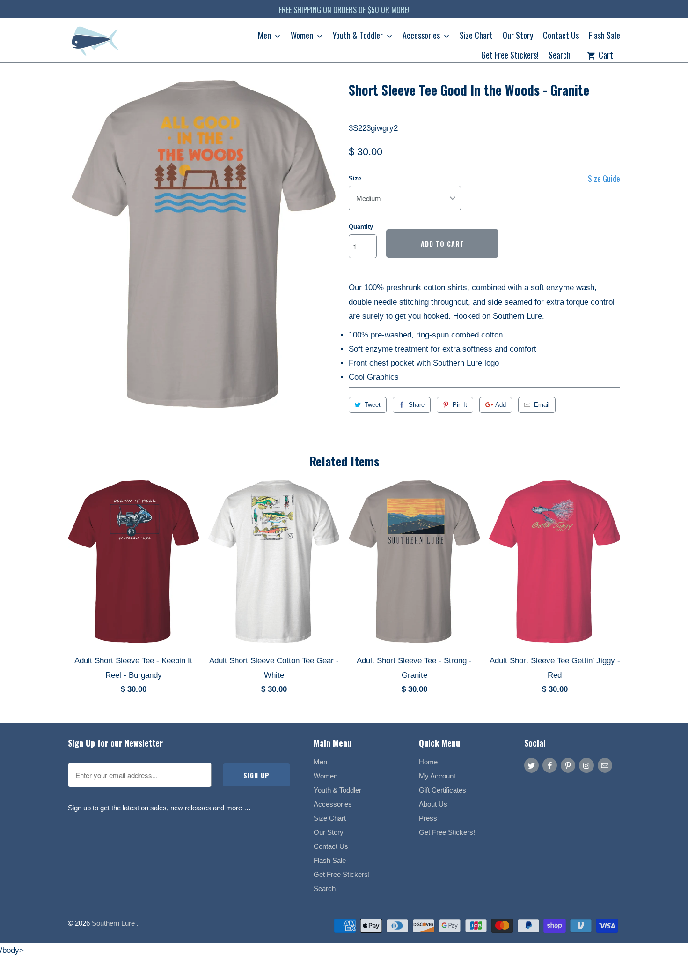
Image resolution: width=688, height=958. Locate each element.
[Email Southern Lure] (605, 765)
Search (560, 56)
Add (500, 404)
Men (265, 36)
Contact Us (561, 36)
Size (355, 178)
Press (428, 818)
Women (303, 36)
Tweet (373, 404)
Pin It (460, 404)
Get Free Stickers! (510, 56)
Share (417, 404)
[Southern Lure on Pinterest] (568, 765)
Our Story (518, 36)
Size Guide (604, 178)
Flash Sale (604, 36)
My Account (437, 776)
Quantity (361, 226)
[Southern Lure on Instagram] (586, 765)
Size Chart (476, 36)
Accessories (422, 36)
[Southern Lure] (96, 43)
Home (428, 762)
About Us (433, 804)
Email (541, 404)
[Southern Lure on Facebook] (549, 765)
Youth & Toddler (359, 36)
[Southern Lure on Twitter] (531, 765)
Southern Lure (114, 923)
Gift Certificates (442, 790)
